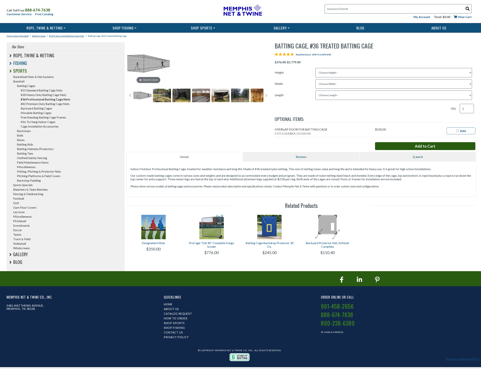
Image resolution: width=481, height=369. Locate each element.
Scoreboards (21, 225)
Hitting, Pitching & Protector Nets (39, 171)
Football (18, 198)
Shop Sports (201, 28)
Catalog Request (178, 313)
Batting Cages (39, 36)
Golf (16, 203)
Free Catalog (44, 14)
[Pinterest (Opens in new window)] (377, 279)
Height (279, 72)
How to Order (175, 318)
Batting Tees (25, 153)
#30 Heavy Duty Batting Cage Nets (43, 95)
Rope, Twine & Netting (44, 28)
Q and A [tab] (418, 156)
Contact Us (173, 332)
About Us (438, 28)
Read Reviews (304, 54)
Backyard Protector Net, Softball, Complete (327, 244)
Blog (360, 28)
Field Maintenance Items (33, 162)
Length (279, 95)
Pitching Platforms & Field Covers (39, 176)
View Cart (464, 17)
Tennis (17, 234)
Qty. (453, 108)
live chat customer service (462, 359)
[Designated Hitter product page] (153, 227)
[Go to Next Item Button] (266, 95)
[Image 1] (142, 95)
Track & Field (21, 239)
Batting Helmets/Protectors (35, 149)
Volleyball (19, 243)
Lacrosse (19, 212)
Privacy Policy (176, 337)
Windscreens (21, 248)
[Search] (467, 8)
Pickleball (19, 221)
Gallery (280, 28)
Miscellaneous (26, 167)
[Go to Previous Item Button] (130, 95)
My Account (422, 17)
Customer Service (19, 14)
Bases (21, 140)
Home (10, 36)
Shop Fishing (123, 28)
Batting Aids (25, 144)
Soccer (17, 230)
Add (463, 131)
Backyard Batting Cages (36, 108)
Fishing (20, 63)
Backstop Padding (29, 180)
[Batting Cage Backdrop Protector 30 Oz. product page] (269, 227)
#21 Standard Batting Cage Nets (42, 90)
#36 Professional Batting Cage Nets (66, 36)
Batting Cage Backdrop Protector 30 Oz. (269, 244)
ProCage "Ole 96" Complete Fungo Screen (211, 244)
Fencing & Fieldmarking (28, 194)
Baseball (24, 36)
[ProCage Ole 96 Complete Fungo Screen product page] (211, 227)
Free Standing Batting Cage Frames (43, 117)
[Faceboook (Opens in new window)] (341, 279)
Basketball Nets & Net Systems (33, 76)
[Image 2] (162, 95)
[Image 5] (221, 95)
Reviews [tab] (301, 156)
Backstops (24, 131)
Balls (20, 135)
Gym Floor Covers (25, 207)
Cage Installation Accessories (40, 126)
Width (279, 83)
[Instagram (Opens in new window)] (359, 279)
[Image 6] (240, 95)
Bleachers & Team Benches (30, 189)
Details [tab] (184, 156)
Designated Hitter (153, 243)
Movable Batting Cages (36, 113)
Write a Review (321, 54)
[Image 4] (201, 95)
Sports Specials (23, 185)
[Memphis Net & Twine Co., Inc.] (242, 11)
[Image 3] (181, 95)
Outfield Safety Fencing (32, 158)
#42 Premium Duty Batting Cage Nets (45, 104)
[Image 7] (260, 95)
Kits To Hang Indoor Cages (38, 122)
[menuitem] (46, 27)
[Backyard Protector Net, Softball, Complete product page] (327, 227)
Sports (16, 36)
